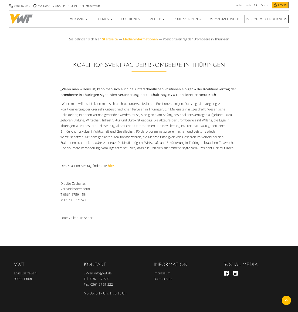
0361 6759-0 (22, 6)
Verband (77, 19)
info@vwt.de (93, 6)
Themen (102, 19)
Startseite (110, 39)
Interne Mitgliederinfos (266, 19)
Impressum (162, 273)
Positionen (130, 19)
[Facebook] (226, 273)
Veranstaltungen (225, 19)
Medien (155, 19)
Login (282, 5)
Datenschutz (163, 279)
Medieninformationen (140, 39)
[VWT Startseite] (21, 19)
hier (111, 165)
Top (286, 300)
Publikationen (186, 19)
